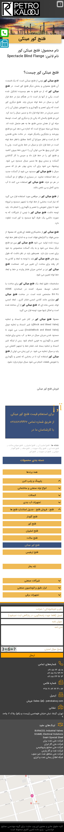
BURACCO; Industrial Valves (49, 731)
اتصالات (32, 495)
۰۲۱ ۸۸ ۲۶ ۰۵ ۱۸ (55, 670)
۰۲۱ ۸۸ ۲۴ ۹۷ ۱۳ (55, 676)
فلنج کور (32, 451)
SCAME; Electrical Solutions (48, 734)
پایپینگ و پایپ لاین (32, 481)
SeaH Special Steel (53, 737)
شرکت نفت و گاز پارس (52, 751)
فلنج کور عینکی (32, 545)
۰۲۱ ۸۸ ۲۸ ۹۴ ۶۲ (55, 673)
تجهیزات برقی (32, 595)
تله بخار (32, 566)
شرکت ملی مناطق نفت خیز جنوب (47, 754)
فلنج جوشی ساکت (15, 445)
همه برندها (32, 472)
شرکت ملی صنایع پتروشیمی (49, 747)
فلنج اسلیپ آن (43, 445)
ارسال (32, 655)
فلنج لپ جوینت (44, 451)
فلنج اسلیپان (30, 445)
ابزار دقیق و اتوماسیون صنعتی (32, 588)
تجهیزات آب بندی (32, 502)
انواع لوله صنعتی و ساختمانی (32, 488)
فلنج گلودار (32, 517)
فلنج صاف (25, 448)
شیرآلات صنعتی (32, 581)
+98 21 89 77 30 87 (53, 689)
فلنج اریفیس (32, 552)
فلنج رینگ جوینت (39, 448)
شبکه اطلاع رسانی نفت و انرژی (48, 757)
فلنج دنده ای (54, 448)
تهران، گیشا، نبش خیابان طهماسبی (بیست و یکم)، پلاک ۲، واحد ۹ (32, 715)
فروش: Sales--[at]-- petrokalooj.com (44, 701)
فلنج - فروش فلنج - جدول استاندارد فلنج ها (32, 509)
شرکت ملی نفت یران (53, 741)
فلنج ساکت (32, 538)
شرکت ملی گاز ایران (53, 744)
